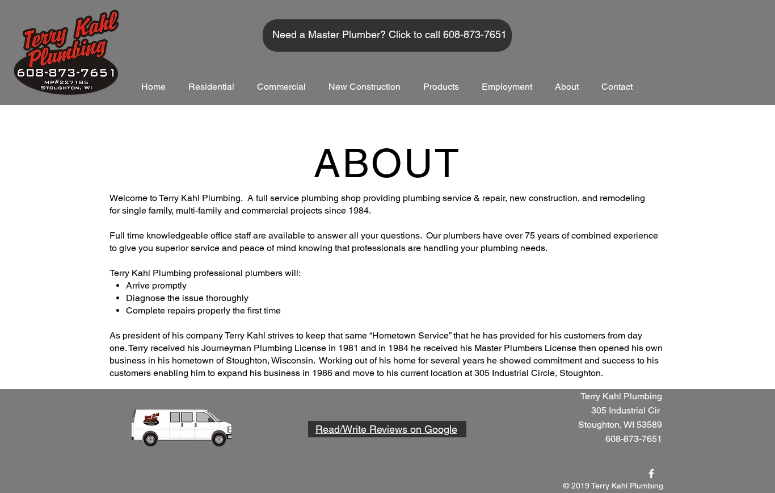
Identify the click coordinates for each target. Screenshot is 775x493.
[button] (211, 86)
